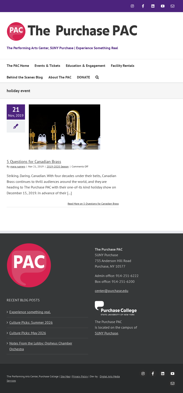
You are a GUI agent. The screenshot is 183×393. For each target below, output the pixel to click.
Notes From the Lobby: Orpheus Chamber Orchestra (40, 346)
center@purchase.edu (111, 290)
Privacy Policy (80, 376)
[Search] (97, 76)
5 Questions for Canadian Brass (34, 161)
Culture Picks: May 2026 (27, 333)
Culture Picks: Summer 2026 (31, 322)
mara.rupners (17, 166)
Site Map (65, 376)
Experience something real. (30, 312)
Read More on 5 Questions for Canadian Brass (93, 203)
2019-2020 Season (58, 166)
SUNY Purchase (106, 333)
